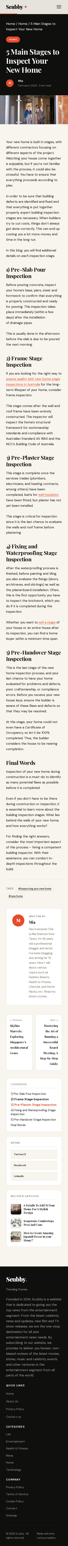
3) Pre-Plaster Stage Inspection (34, 1105)
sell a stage (47, 622)
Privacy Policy (15, 1409)
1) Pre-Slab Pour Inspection (28, 1094)
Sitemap (11, 1515)
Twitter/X (20, 1154)
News (9, 1456)
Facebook (20, 1165)
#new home (15, 896)
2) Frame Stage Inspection (30, 1099)
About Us (12, 1401)
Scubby (14, 6)
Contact (11, 1508)
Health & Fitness (17, 1448)
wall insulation (48, 495)
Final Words (18, 1125)
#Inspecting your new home (34, 888)
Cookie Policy (15, 1501)
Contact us (13, 1417)
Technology (13, 1470)
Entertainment (15, 1441)
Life (8, 1434)
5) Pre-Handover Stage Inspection (33, 1120)
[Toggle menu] (59, 7)
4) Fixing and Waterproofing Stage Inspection (33, 1112)
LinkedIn (19, 1176)
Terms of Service (17, 1494)
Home (10, 24)
